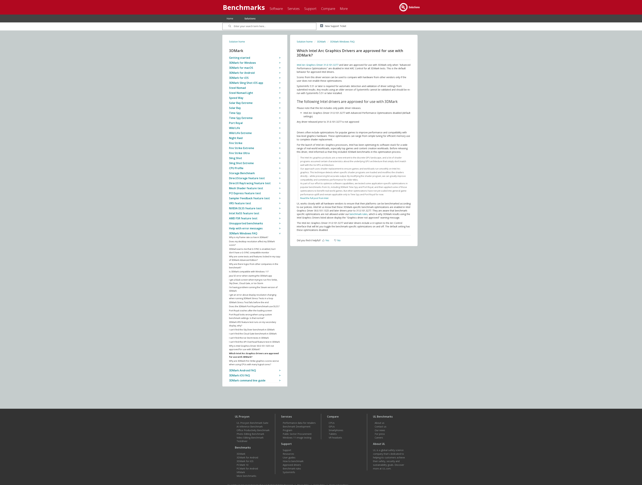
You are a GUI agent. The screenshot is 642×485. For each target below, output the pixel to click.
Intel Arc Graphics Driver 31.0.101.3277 (317, 64)
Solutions (249, 18)
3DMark (321, 41)
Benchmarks (243, 447)
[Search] (230, 26)
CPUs (332, 422)
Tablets (333, 433)
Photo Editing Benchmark (250, 433)
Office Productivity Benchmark (253, 430)
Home (230, 18)
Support (287, 450)
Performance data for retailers (299, 422)
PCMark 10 (242, 464)
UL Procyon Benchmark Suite (252, 422)
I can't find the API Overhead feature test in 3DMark (254, 341)
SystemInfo (289, 472)
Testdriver (242, 441)
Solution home (237, 41)
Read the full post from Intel (314, 198)
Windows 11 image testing (297, 437)
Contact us (380, 426)
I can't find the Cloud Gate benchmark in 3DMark (253, 333)
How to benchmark (293, 461)
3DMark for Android (247, 457)
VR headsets (335, 437)
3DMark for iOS (245, 461)
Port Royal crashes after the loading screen (250, 310)
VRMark (241, 472)
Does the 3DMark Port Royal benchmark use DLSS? (254, 306)
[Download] (314, 204)
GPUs (332, 426)
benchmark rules (358, 214)
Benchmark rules (292, 468)
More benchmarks (246, 475)
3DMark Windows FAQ (342, 41)
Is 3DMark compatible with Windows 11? (249, 271)
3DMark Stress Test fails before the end (249, 302)
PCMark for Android (247, 468)
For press (380, 433)
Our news (380, 430)
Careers (379, 437)
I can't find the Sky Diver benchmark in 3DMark (252, 329)
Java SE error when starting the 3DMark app (250, 275)
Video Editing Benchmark (250, 437)
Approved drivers (292, 464)
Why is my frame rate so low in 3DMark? (248, 237)
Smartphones (336, 430)
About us (379, 422)
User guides (289, 457)
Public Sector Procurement (297, 433)
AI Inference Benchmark (250, 426)
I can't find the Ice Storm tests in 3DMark (249, 337)
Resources (288, 453)
